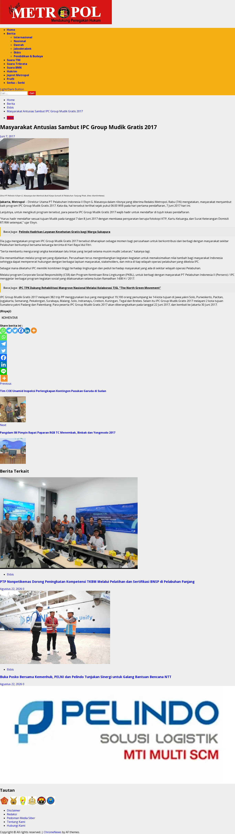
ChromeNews (52, 832)
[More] (34, 331)
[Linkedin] (27, 331)
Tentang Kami (16, 822)
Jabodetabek (22, 49)
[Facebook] (21, 331)
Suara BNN (14, 67)
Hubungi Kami (16, 825)
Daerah (19, 45)
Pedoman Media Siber (21, 818)
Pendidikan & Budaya (28, 56)
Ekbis (17, 52)
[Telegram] (9, 331)
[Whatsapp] (3, 331)
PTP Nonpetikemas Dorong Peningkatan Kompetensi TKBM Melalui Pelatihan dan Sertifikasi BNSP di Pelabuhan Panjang (97, 581)
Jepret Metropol (18, 75)
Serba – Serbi (16, 83)
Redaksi (12, 814)
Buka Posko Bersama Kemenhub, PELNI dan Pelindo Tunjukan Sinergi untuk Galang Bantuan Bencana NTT (85, 677)
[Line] (3, 371)
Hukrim (12, 71)
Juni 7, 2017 (7, 136)
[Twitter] (15, 331)
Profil (10, 79)
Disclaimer (13, 810)
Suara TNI (13, 60)
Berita (11, 33)
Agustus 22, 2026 (11, 589)
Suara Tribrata (17, 64)
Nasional (20, 41)
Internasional (23, 37)
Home (11, 30)
